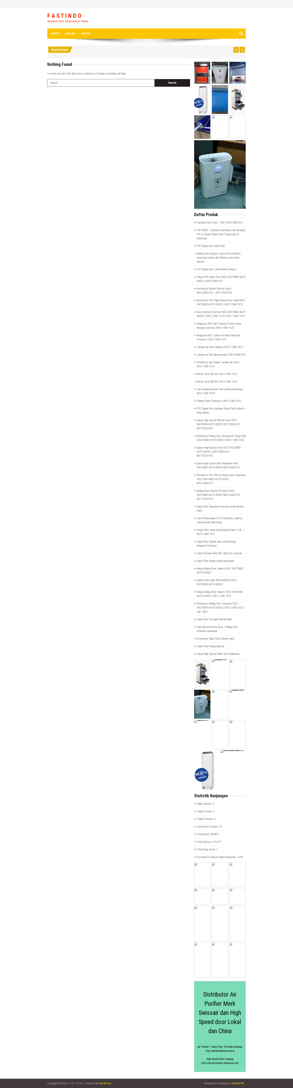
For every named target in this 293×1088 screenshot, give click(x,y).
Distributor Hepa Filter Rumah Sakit (215, 638)
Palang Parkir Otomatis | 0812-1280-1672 (219, 401)
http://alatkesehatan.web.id (220, 1050)
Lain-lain (70, 33)
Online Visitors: (205, 803)
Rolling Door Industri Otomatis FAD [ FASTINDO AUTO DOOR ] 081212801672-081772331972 (219, 495)
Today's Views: (205, 811)
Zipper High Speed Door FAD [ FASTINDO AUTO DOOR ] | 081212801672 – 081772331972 (219, 451)
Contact (86, 33)
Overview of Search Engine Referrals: (217, 857)
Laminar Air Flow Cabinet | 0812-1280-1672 (220, 347)
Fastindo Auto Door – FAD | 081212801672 (220, 222)
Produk (55, 33)
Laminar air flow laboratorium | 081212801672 (221, 354)
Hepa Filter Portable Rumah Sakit (214, 619)
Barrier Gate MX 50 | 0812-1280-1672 (217, 374)
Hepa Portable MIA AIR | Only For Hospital (219, 553)
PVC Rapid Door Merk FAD (211, 246)
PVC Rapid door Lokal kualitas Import (216, 269)
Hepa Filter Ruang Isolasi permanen (215, 561)
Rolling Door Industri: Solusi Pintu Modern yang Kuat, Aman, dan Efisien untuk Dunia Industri (219, 257)
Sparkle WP (238, 1083)
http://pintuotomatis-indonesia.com (220, 1063)
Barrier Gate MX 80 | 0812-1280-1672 (217, 381)
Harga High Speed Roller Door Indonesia (218, 654)
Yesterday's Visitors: (208, 826)
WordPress (105, 1083)
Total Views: (203, 834)
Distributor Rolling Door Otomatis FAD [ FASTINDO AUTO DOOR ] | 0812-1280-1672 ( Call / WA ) (220, 607)
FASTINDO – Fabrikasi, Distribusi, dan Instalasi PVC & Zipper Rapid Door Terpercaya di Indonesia (221, 234)
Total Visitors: (204, 841)
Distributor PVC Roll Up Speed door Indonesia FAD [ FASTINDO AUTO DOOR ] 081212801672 (221, 479)
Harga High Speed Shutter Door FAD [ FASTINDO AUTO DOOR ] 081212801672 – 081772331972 (219, 424)
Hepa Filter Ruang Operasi (210, 646)
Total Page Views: (207, 849)
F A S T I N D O (64, 16)
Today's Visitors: (206, 819)
